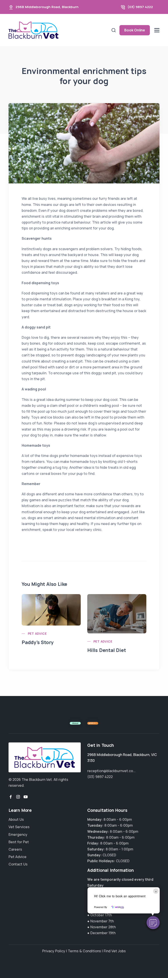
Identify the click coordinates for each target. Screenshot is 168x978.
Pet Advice (37, 633)
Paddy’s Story (37, 642)
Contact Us (18, 864)
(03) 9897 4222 (140, 7)
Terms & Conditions (84, 951)
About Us (16, 819)
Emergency (18, 834)
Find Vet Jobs (115, 951)
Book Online (134, 30)
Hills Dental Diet (106, 650)
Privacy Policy (53, 951)
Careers (15, 849)
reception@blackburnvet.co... (111, 770)
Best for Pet (19, 842)
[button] (153, 922)
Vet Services (19, 826)
